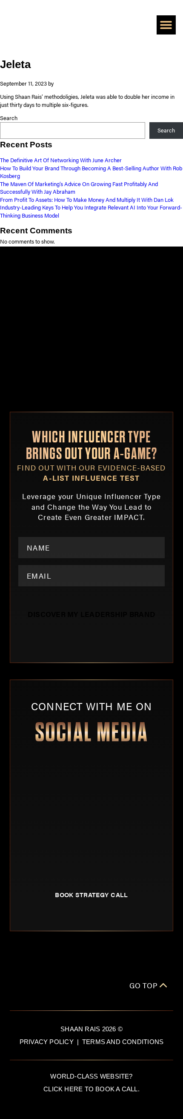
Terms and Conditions (122, 1041)
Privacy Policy (47, 1041)
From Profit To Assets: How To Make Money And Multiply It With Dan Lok (87, 200)
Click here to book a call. (91, 1089)
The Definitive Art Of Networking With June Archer (61, 160)
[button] (166, 24)
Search (8, 118)
